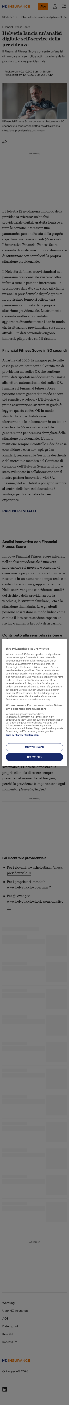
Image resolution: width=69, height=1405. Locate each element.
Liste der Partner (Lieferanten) (22, 734)
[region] (34, 702)
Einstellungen (34, 747)
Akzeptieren (34, 757)
